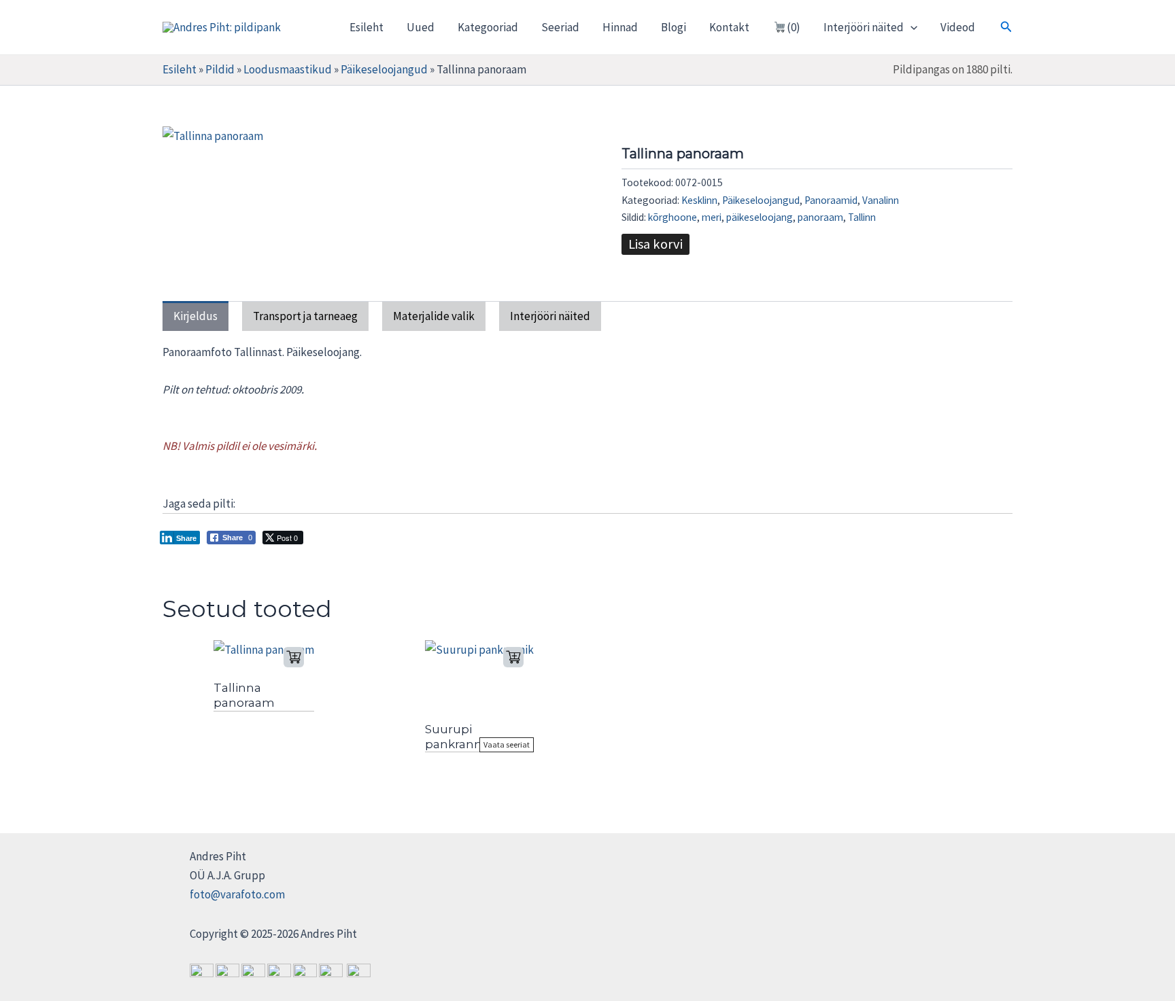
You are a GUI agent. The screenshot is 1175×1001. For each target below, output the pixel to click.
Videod (957, 27)
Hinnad (620, 27)
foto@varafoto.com (237, 894)
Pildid (220, 69)
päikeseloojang (759, 217)
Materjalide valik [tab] (434, 316)
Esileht (367, 27)
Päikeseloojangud (384, 69)
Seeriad (560, 27)
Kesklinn (699, 200)
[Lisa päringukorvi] (294, 657)
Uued (421, 27)
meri (711, 217)
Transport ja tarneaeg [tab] (305, 316)
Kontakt (729, 27)
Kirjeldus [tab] (195, 316)
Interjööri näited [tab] (550, 316)
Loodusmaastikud (287, 69)
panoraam (820, 217)
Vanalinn (880, 200)
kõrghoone (672, 217)
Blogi (673, 27)
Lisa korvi (655, 244)
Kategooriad (488, 27)
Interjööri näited (863, 27)
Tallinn (862, 217)
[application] (910, 27)
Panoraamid (830, 200)
